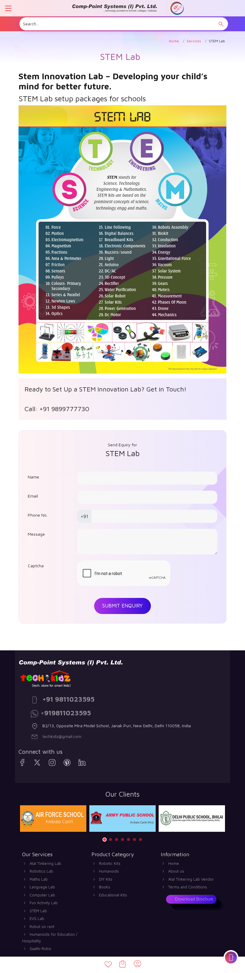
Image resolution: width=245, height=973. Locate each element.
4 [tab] (122, 839)
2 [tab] (110, 839)
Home (174, 41)
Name (33, 476)
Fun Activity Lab (44, 902)
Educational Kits (113, 895)
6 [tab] (134, 839)
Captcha (36, 565)
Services (194, 41)
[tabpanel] (53, 818)
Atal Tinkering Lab (45, 863)
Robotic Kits (109, 863)
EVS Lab (37, 918)
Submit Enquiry (122, 606)
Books (104, 887)
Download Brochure (194, 898)
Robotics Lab (41, 871)
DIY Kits (105, 879)
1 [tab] (104, 839)
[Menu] (8, 8)
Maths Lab (39, 879)
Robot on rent (42, 926)
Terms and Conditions (187, 887)
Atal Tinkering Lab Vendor (191, 879)
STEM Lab (38, 910)
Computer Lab (42, 895)
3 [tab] (116, 839)
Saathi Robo (40, 948)
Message (36, 534)
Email (33, 495)
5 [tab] (128, 839)
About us (176, 871)
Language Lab (42, 887)
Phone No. (38, 514)
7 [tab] (140, 839)
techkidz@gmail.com (61, 736)
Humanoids (109, 871)
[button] (221, 24)
